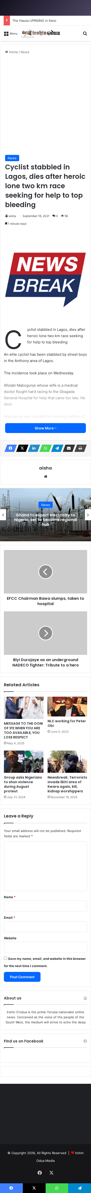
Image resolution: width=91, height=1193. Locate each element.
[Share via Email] (67, 448)
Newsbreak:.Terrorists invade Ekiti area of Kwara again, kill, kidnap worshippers (67, 784)
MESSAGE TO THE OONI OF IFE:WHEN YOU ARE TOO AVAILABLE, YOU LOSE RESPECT (23, 730)
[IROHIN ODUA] (40, 33)
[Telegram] (56, 448)
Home (13, 52)
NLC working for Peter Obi (67, 723)
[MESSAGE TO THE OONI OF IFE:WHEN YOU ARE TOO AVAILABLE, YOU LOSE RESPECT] (24, 708)
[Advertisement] (45, 104)
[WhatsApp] (44, 448)
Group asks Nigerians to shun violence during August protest (23, 784)
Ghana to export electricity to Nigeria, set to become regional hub (45, 519)
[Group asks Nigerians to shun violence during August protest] (24, 762)
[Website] (46, 476)
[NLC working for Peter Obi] (67, 706)
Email (9, 917)
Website (10, 938)
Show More (44, 428)
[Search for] (85, 34)
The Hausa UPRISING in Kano (34, 20)
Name (10, 897)
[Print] (79, 448)
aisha (12, 216)
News (25, 52)
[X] (21, 448)
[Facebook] (9, 448)
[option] (45, 514)
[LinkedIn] (32, 448)
